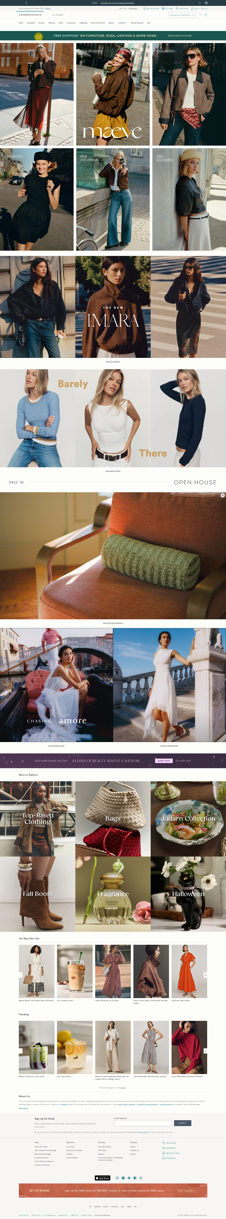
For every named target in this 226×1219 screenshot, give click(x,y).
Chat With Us (171, 1158)
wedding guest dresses (147, 1104)
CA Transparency (50, 1215)
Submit (183, 1123)
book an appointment (169, 746)
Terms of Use (36, 1215)
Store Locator (171, 1143)
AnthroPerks (170, 1148)
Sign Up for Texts (172, 1153)
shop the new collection (113, 623)
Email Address (120, 1118)
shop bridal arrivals (56, 746)
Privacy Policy (143, 1132)
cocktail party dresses (126, 1104)
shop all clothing (113, 361)
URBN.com (74, 1215)
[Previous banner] (26, 3)
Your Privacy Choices (102, 1215)
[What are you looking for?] (194, 15)
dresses (64, 1104)
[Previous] (21, 975)
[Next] (205, 975)
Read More (23, 1108)
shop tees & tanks (113, 471)
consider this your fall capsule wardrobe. (118, 3)
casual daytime (166, 1104)
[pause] (223, 495)
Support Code (86, 1215)
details (48, 8)
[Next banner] (200, 3)
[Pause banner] (206, 3)
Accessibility (63, 1215)
